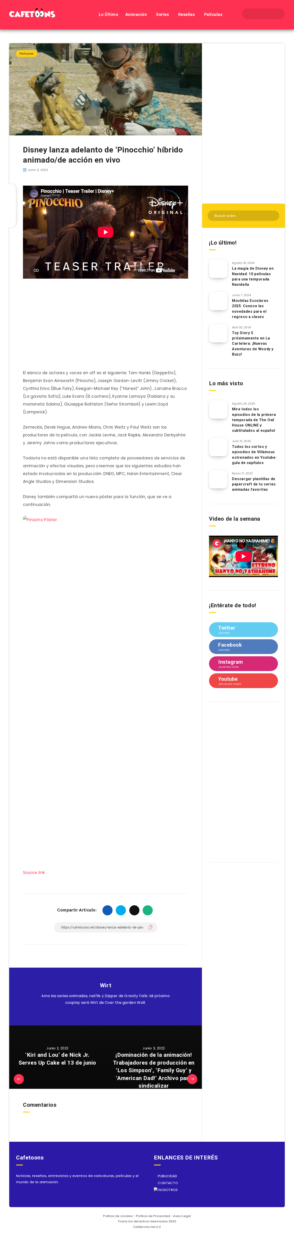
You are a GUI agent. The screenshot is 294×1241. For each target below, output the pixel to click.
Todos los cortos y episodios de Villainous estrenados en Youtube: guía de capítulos (254, 454)
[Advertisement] (243, 123)
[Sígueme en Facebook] (111, 1014)
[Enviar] (273, 215)
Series (162, 14)
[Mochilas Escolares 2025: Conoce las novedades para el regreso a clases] (218, 301)
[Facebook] (251, 14)
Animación (136, 14)
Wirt (105, 985)
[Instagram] (267, 14)
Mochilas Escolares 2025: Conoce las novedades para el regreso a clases (250, 308)
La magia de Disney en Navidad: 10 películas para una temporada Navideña (253, 276)
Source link (34, 872)
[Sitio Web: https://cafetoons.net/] (100, 1014)
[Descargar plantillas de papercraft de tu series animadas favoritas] (218, 479)
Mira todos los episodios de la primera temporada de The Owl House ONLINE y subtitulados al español (254, 420)
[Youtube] (275, 14)
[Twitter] (259, 14)
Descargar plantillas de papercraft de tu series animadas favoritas (254, 484)
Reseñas (186, 14)
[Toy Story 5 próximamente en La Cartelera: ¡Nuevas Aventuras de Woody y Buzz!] (218, 333)
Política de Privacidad (153, 1216)
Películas (213, 14)
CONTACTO (167, 1182)
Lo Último (109, 14)
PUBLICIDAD (167, 1176)
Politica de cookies (118, 1216)
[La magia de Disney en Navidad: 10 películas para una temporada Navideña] (218, 269)
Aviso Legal (182, 1216)
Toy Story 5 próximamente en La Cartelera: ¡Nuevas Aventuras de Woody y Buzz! (253, 343)
